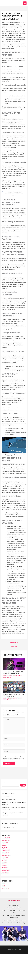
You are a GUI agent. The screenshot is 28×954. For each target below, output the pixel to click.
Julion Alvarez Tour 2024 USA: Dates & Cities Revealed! (13, 672)
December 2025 (6, 838)
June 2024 (4, 862)
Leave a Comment (7, 675)
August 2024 (5, 857)
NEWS (3, 885)
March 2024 (5, 867)
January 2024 (5, 872)
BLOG (3, 883)
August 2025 (5, 842)
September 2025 (6, 840)
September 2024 (6, 855)
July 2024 (4, 860)
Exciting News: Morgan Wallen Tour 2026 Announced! (14, 920)
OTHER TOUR (16, 675)
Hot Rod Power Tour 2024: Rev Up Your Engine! (13, 695)
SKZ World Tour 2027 (7, 796)
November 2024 (6, 850)
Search (3, 782)
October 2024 (5, 852)
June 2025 (4, 845)
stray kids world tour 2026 (8, 799)
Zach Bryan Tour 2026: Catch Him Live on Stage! (14, 923)
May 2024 (4, 865)
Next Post (14, 646)
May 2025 (4, 847)
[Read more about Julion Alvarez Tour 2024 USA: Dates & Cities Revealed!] (14, 664)
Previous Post (14, 642)
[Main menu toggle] (25, 3)
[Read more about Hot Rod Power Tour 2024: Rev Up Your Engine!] (14, 686)
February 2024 (5, 870)
